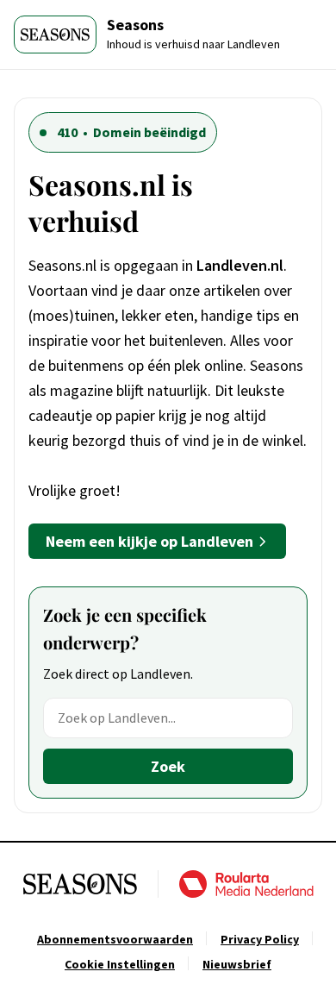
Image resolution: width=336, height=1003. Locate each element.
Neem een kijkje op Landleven (149, 541)
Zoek (168, 766)
